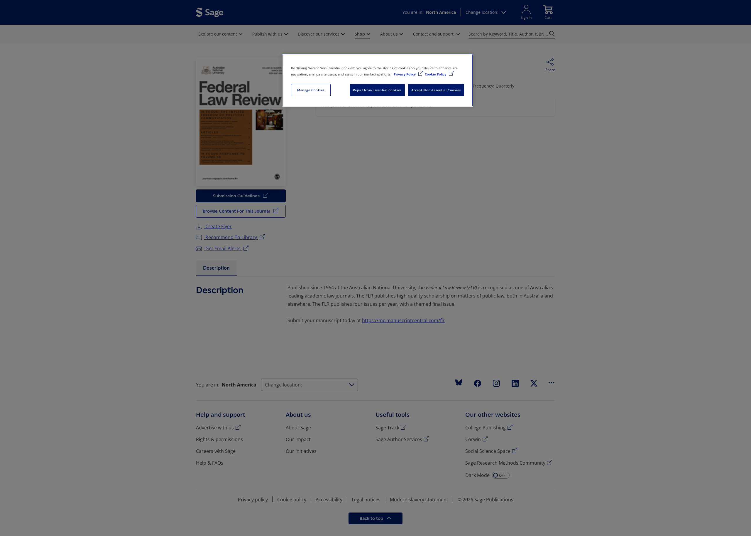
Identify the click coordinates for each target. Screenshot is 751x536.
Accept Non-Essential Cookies (436, 90)
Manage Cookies (310, 90)
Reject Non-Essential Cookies (377, 90)
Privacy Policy (405, 74)
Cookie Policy (436, 74)
